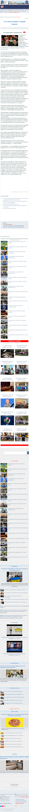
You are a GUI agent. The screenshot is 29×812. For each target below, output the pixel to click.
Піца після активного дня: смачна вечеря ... (13, 744)
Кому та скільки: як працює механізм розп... (13, 691)
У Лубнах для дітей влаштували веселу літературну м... (16, 602)
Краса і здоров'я (17, 638)
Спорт (1, 12)
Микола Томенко (7, 227)
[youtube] (3, 806)
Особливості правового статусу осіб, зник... (13, 700)
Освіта (14, 11)
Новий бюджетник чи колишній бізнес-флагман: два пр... (16, 599)
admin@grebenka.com (6, 796)
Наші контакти (3, 794)
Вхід (17, 240)
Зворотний (4, 799)
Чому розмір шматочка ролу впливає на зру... (14, 746)
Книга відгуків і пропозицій (21, 800)
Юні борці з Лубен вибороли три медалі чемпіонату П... (16, 589)
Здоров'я (24, 11)
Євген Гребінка (17, 227)
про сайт (8, 800)
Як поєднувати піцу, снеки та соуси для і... (13, 738)
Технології (6, 12)
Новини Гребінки (10, 9)
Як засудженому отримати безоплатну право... (14, 697)
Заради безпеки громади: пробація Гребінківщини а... (15, 287)
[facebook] (1, 806)
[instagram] (4, 806)
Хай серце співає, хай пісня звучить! (11, 204)
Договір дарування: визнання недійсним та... (14, 694)
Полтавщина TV (17, 655)
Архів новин (3, 9)
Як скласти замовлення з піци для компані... (13, 732)
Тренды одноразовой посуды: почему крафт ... (14, 735)
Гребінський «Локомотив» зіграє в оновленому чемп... (15, 306)
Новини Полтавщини (19, 9)
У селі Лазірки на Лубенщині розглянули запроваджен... (16, 592)
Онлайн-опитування (20, 799)
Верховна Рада (20, 225)
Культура (19, 11)
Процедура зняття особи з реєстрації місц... (13, 703)
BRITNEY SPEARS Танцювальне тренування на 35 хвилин (14, 637)
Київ (12, 227)
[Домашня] (1, 7)
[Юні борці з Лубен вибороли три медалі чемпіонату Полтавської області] (14, 581)
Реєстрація (13, 240)
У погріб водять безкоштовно (9, 208)
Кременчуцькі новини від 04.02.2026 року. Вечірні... (14, 653)
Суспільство (10, 11)
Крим (22, 227)
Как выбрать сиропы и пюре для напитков (13, 741)
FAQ (16, 802)
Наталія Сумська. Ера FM (11, 225)
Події (6, 11)
